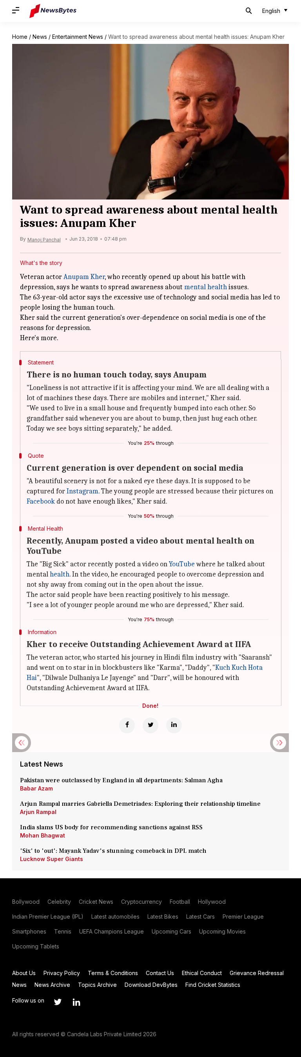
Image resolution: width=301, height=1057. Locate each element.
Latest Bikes (162, 916)
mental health (205, 287)
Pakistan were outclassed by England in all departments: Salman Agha (121, 780)
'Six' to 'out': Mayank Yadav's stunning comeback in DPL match (114, 851)
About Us (24, 973)
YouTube (182, 564)
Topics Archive (97, 984)
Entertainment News (77, 36)
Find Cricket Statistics (212, 984)
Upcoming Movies (222, 931)
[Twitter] (150, 725)
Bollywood (26, 901)
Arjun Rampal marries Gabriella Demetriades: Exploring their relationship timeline (140, 804)
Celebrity (59, 901)
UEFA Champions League (111, 931)
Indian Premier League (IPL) (47, 916)
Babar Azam (36, 788)
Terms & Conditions (113, 973)
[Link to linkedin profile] (76, 1002)
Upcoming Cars (171, 931)
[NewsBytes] (52, 11)
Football (180, 901)
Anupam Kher (84, 277)
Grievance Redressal (257, 973)
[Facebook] (127, 725)
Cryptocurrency (141, 901)
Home (19, 36)
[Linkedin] (174, 725)
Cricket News (96, 901)
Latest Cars (200, 916)
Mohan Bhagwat (42, 835)
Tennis (62, 931)
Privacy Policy (62, 973)
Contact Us (160, 973)
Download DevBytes (151, 984)
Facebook (41, 501)
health (59, 574)
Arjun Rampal (38, 812)
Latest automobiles (115, 916)
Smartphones (29, 931)
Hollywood (212, 901)
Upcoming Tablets (35, 946)
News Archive (52, 984)
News (40, 36)
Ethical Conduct (202, 973)
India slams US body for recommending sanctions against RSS (111, 827)
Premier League (243, 916)
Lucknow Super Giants (51, 859)
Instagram (82, 491)
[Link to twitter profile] (57, 1002)
